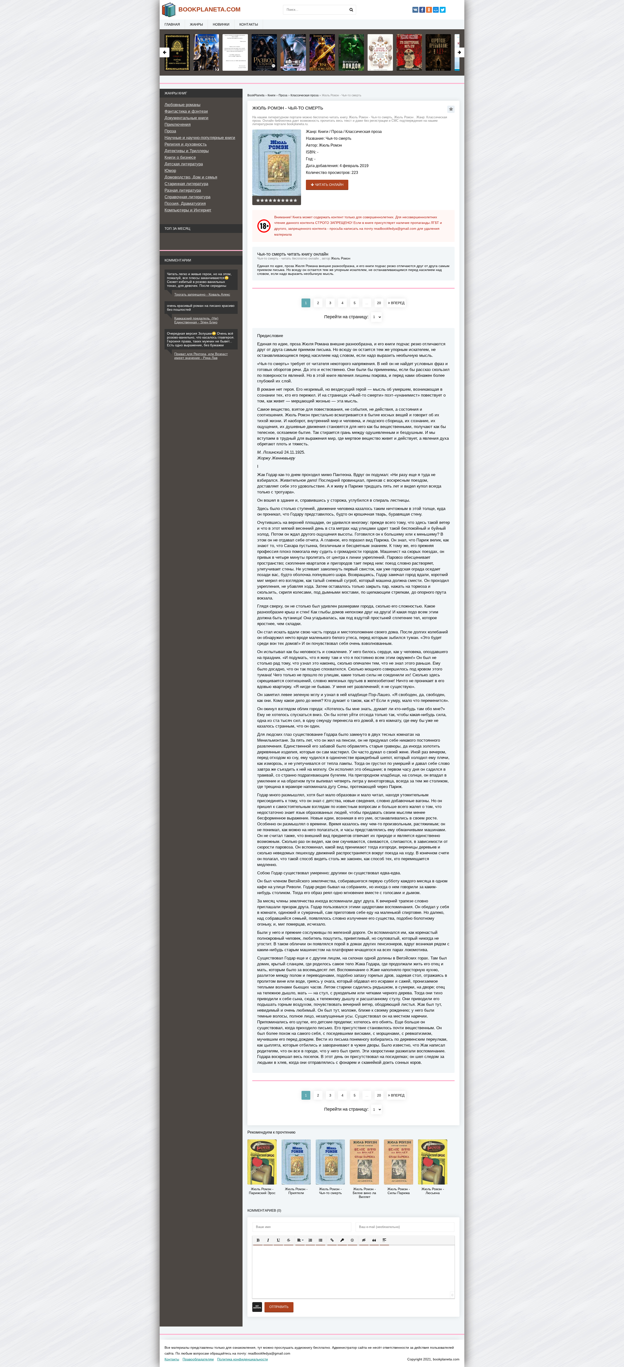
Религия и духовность (186, 144)
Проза (336, 132)
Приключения (178, 124)
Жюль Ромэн (330, 145)
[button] (258, 1240)
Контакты (248, 24)
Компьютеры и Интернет (188, 210)
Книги (323, 132)
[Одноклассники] (429, 10)
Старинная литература (186, 183)
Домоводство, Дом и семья (191, 177)
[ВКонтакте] (415, 10)
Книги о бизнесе (180, 157)
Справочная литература (187, 197)
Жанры (196, 24)
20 (379, 303)
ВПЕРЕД (397, 303)
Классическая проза (363, 132)
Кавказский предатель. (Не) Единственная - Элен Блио (196, 320)
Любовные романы (182, 104)
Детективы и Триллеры (187, 151)
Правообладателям (198, 1359)
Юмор (170, 170)
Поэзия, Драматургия (185, 203)
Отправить (279, 1307)
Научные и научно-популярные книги (200, 137)
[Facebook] (422, 10)
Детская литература (184, 164)
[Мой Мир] (436, 10)
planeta (209, 9)
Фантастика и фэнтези (186, 111)
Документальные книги (186, 118)
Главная (172, 24)
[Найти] (351, 10)
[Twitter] (443, 10)
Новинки (221, 24)
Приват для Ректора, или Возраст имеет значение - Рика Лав (201, 356)
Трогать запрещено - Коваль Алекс (202, 294)
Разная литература (183, 190)
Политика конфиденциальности (242, 1359)
